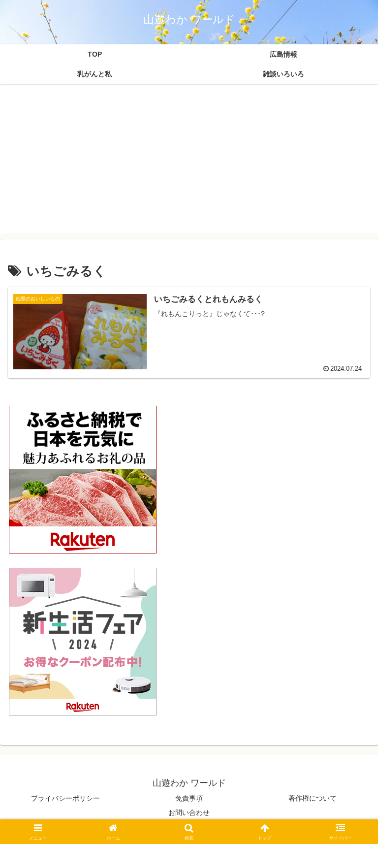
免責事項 (189, 798)
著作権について (312, 798)
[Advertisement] (189, 164)
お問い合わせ (189, 812)
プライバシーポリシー (65, 798)
